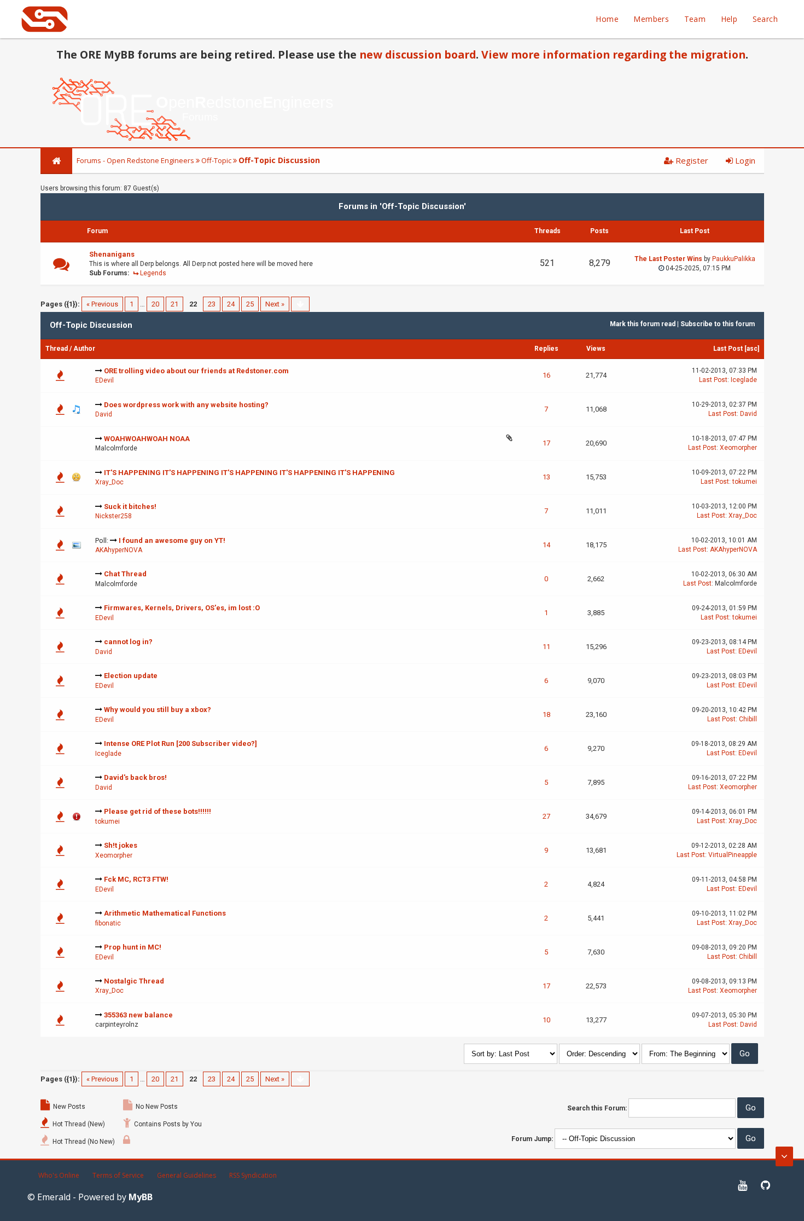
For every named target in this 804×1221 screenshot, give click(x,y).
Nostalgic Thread (134, 981)
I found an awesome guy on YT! (172, 540)
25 (250, 304)
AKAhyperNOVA (118, 550)
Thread (56, 348)
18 (546, 714)
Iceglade (744, 380)
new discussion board (417, 54)
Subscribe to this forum (717, 324)
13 (546, 477)
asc (752, 348)
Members (651, 19)
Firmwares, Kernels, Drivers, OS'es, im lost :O (182, 608)
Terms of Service (118, 1175)
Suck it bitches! (130, 506)
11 (546, 647)
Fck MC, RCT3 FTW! (136, 879)
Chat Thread (125, 574)
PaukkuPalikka (733, 259)
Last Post (728, 348)
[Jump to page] (300, 304)
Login (744, 160)
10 (546, 1020)
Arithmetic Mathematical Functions (165, 913)
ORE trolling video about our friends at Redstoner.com (196, 371)
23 (211, 304)
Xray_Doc (109, 482)
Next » (274, 304)
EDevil (104, 380)
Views (595, 348)
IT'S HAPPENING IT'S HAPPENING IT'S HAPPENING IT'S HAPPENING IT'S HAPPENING (249, 472)
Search (765, 19)
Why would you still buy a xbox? (157, 709)
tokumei (744, 481)
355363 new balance (138, 1015)
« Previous (102, 304)
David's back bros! (135, 777)
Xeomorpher (738, 448)
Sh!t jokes (120, 845)
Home (607, 19)
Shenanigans (112, 254)
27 (546, 816)
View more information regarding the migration (613, 54)
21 (174, 304)
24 (231, 304)
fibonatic (108, 923)
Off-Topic (216, 160)
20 (155, 304)
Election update (131, 676)
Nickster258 (113, 516)
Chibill (748, 719)
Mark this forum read (642, 324)
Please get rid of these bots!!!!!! (157, 811)
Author (84, 348)
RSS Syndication (253, 1175)
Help (729, 19)
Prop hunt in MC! (132, 947)
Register (690, 160)
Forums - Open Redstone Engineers (135, 160)
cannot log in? (128, 642)
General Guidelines (186, 1175)
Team (695, 19)
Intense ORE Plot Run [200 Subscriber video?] (180, 743)
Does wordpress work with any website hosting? (186, 405)
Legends (153, 273)
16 (546, 375)
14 (546, 545)
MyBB (141, 1197)
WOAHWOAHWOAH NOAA (147, 439)
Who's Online (58, 1175)
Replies (546, 348)
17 (546, 443)
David (103, 414)
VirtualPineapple (732, 855)
